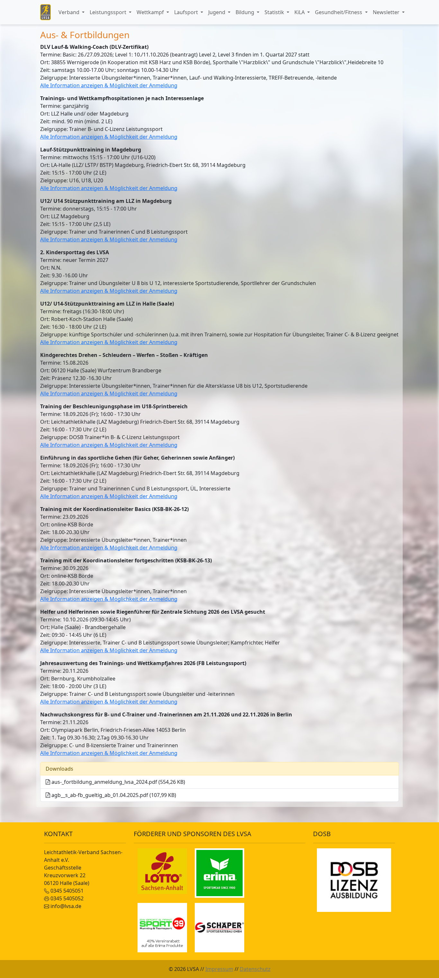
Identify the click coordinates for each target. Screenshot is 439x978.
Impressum (219, 969)
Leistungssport (109, 12)
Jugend (217, 12)
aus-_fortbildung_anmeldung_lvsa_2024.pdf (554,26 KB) (117, 781)
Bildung (245, 12)
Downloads (59, 768)
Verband (69, 12)
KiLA (300, 12)
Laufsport (186, 12)
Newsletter (387, 12)
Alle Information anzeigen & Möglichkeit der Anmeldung (108, 85)
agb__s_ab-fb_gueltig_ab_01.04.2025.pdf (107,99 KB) (113, 795)
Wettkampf (151, 12)
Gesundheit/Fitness (339, 12)
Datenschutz (255, 969)
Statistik (274, 12)
